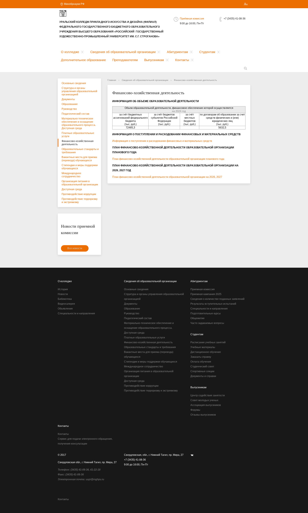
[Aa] (245, 4)
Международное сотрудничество (71, 175)
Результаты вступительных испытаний (213, 303)
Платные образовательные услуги (78, 135)
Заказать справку (200, 356)
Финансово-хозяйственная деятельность (78, 143)
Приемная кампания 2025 (205, 294)
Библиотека (65, 299)
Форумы (195, 410)
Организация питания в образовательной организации (80, 183)
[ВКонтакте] (192, 455)
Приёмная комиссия (192, 18)
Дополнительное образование (83, 60)
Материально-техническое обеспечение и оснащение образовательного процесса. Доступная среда (79, 123)
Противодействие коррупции (79, 194)
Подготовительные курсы (205, 313)
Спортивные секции (202, 371)
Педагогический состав (75, 113)
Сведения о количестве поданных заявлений (217, 299)
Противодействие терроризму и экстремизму (80, 201)
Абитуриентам (177, 52)
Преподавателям (125, 60)
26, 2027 (217, 177)
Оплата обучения (200, 361)
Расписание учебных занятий (208, 342)
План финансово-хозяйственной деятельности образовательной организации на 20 (162, 177)
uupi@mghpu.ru (95, 479)
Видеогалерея (66, 303)
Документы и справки (203, 376)
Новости (63, 294)
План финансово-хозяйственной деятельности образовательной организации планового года (168, 159)
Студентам (207, 52)
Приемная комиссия (202, 289)
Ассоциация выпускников (205, 405)
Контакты (182, 60)
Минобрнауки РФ (73, 4)
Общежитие (197, 318)
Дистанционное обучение (205, 352)
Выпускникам (154, 60)
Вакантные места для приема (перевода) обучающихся (79, 159)
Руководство (69, 109)
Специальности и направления (76, 313)
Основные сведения (74, 83)
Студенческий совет (202, 366)
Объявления (65, 308)
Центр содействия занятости (207, 395)
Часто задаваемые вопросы (207, 323)
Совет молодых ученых (204, 400)
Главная (111, 80)
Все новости (74, 248)
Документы (68, 99)
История (63, 289)
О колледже (70, 52)
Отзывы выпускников (203, 414)
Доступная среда (72, 189)
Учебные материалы (202, 347)
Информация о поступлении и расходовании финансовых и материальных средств (162, 141)
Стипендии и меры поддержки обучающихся (80, 167)
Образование (70, 104)
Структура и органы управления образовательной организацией (79, 91)
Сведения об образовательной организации (123, 52)
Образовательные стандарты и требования (80, 151)
